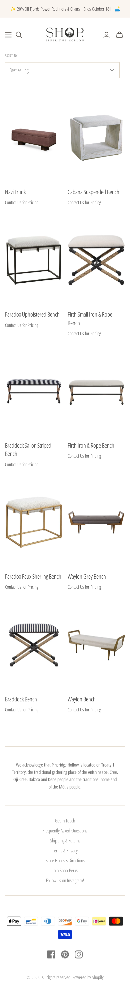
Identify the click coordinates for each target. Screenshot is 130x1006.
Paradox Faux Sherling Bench (33, 576)
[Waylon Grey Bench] (96, 522)
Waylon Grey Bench (87, 576)
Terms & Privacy (65, 850)
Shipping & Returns (65, 840)
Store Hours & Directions (65, 860)
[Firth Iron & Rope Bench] (96, 391)
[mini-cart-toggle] (119, 35)
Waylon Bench (82, 699)
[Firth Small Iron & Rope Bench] (96, 260)
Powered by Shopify (88, 977)
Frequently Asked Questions (65, 830)
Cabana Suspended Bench (93, 192)
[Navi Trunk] (34, 138)
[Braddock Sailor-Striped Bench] (34, 391)
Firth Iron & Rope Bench (91, 445)
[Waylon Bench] (96, 645)
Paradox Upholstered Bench (32, 314)
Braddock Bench (21, 699)
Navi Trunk (15, 192)
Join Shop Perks (65, 870)
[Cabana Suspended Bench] (96, 138)
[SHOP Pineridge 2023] (8, 35)
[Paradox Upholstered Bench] (34, 260)
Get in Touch (65, 820)
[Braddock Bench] (34, 645)
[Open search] (19, 35)
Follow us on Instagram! (65, 880)
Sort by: (12, 56)
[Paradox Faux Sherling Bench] (34, 522)
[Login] (106, 35)
